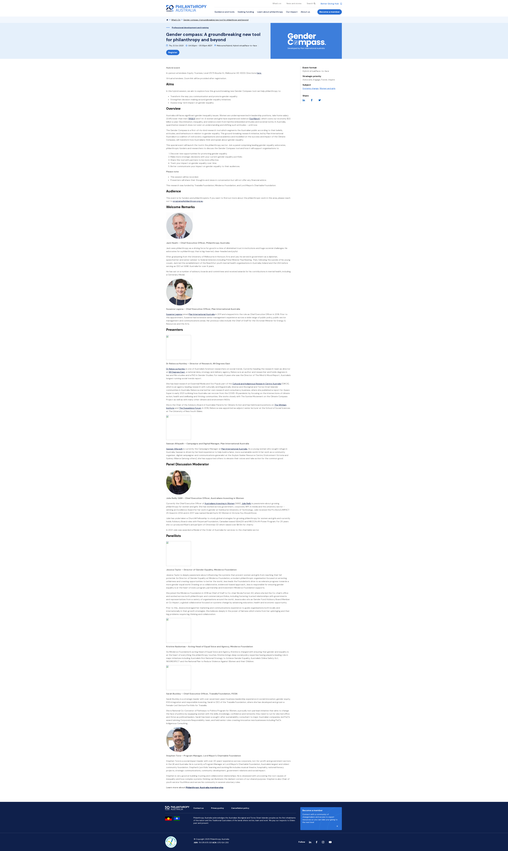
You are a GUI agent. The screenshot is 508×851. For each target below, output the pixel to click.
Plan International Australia (202, 314)
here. (259, 73)
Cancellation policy (240, 808)
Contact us (198, 808)
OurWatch (255, 118)
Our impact (292, 11)
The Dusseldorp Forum (190, 408)
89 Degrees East (177, 372)
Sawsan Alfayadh (174, 448)
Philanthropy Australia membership (204, 787)
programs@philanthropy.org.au (188, 201)
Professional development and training (190, 27)
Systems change (311, 88)
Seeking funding (246, 11)
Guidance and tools (224, 11)
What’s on (277, 3)
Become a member (329, 11)
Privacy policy (217, 808)
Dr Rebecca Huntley (175, 368)
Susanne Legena (174, 314)
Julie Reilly (246, 503)
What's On (175, 20)
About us (305, 11)
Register (172, 52)
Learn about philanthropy (270, 11)
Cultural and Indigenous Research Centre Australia (256, 383)
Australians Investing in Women (220, 503)
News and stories (294, 3)
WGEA (192, 118)
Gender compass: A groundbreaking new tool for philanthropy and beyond (215, 20)
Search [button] (310, 3)
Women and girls (327, 88)
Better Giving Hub (330, 3)
